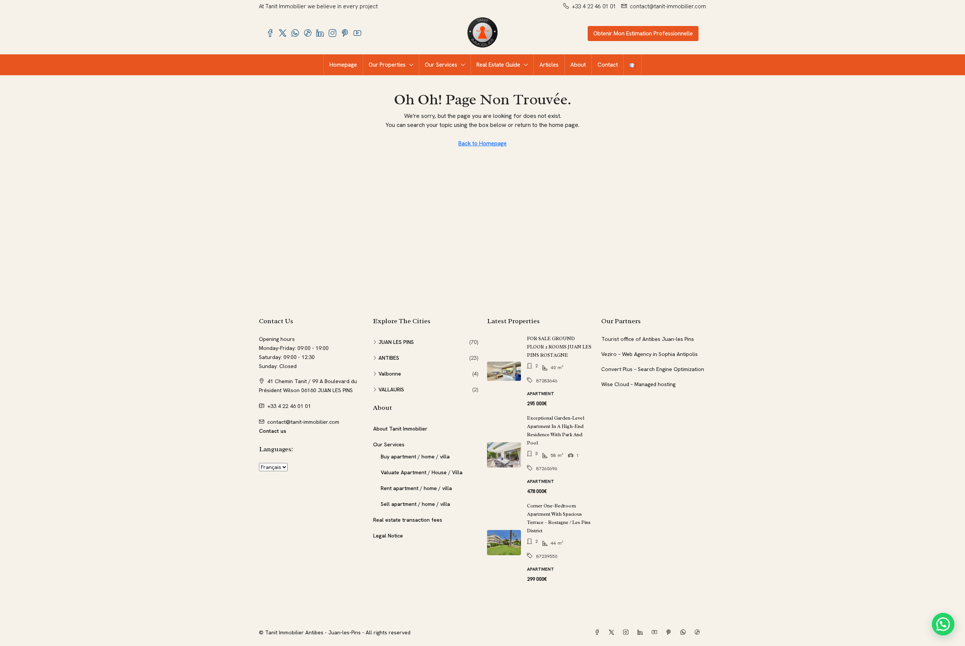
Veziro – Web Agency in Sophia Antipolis (649, 354)
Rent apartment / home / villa (416, 488)
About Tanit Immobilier (400, 428)
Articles (549, 65)
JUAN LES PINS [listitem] (396, 342)
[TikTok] (699, 632)
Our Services (441, 65)
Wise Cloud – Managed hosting (638, 384)
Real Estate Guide (498, 65)
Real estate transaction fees (407, 519)
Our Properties (387, 65)
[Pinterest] (670, 632)
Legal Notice (388, 535)
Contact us (272, 431)
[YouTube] (656, 632)
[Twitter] (613, 632)
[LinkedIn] (641, 632)
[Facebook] (598, 632)
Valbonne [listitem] (389, 373)
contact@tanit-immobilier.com (303, 421)
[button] (943, 624)
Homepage (343, 65)
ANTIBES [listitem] (388, 357)
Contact (607, 65)
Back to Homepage (482, 143)
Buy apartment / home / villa (415, 456)
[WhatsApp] (684, 632)
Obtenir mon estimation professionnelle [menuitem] (643, 33)
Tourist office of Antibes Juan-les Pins (647, 339)
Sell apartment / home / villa (415, 504)
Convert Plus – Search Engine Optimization (652, 369)
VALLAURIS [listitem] (391, 389)
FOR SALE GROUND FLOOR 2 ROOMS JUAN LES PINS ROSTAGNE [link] (559, 346)
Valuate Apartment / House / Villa (422, 472)
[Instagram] (627, 632)
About (578, 65)
